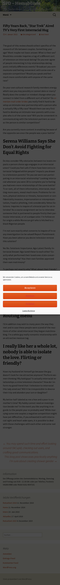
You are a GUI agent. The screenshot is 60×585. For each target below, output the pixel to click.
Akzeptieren (30, 287)
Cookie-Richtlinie (28, 311)
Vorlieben (30, 303)
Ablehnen (30, 295)
